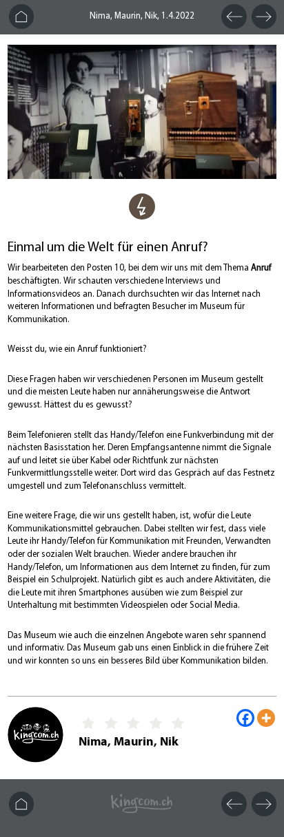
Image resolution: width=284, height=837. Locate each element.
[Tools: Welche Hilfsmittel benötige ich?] (142, 216)
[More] (266, 718)
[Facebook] (245, 718)
